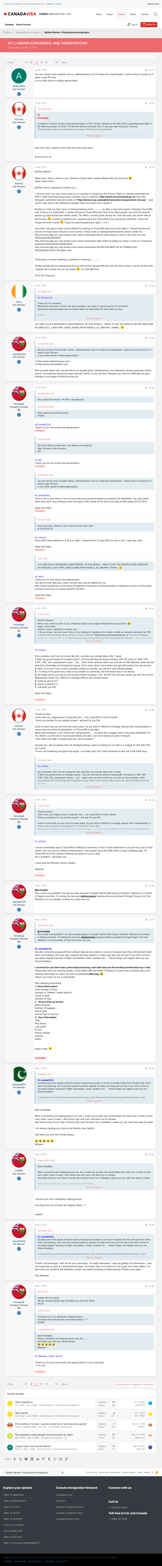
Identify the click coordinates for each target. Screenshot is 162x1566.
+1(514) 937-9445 (11, 4)
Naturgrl (141, 1449)
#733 (151, 1154)
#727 (151, 608)
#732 (151, 1068)
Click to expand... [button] (94, 135)
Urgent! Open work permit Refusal (32, 1446)
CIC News (60, 1501)
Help (139, 1472)
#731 (152, 919)
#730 (151, 885)
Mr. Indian (20, 1405)
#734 (151, 1225)
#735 (151, 1286)
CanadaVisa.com (64, 1495)
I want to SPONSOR (13, 1519)
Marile (18, 1427)
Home (147, 1472)
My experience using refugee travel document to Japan (44, 1434)
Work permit (21, 1413)
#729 (151, 800)
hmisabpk (15, 47)
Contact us (91, 1472)
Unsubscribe (20, 1561)
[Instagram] (116, 1495)
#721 (152, 70)
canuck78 (140, 1405)
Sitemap (8, 1561)
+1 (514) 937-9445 (118, 1507)
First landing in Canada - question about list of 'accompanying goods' (51, 1424)
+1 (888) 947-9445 (52, 4)
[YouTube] (133, 1495)
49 (36, 62)
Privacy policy (128, 1472)
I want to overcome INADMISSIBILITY (21, 1543)
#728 (151, 710)
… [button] (21, 62)
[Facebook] (110, 1495)
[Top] (153, 1472)
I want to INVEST (11, 1513)
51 (47, 62)
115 (56, 62)
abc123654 (20, 1437)
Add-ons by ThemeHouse (104, 1557)
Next (64, 62)
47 (26, 62)
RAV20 (18, 1449)
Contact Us (61, 1561)
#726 (151, 388)
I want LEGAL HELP (12, 1537)
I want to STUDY (11, 1507)
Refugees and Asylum (51, 1437)
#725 (151, 338)
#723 (151, 167)
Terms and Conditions (109, 1472)
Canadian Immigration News (69, 1513)
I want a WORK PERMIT (14, 1501)
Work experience (24, 1402)
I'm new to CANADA (13, 1525)
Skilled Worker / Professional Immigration (59, 1405)
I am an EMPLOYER (12, 1531)
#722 (151, 103)
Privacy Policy (35, 1561)
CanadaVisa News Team (67, 1519)
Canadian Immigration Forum (70, 1507)
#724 (151, 285)
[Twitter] (127, 1495)
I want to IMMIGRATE (13, 1495)
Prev (11, 62)
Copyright (49, 1561)
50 (41, 62)
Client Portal (153, 4)
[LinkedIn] (122, 1495)
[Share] (146, 70)
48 (31, 62)
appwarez (140, 1437)
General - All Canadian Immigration (55, 1427)
